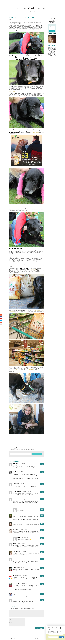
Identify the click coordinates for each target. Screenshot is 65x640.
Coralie (14, 567)
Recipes (39, 8)
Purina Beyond (33, 269)
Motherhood (10, 19)
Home (18, 8)
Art (20, 8)
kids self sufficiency (16, 369)
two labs (37, 29)
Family (25, 8)
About (44, 8)
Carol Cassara (15, 551)
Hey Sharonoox (15, 529)
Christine (14, 471)
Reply (42, 464)
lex (13, 558)
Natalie (14, 522)
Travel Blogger (15, 514)
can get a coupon (36, 132)
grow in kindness (30, 369)
